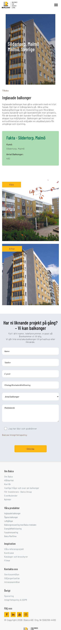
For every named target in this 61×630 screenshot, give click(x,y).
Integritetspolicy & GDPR (15, 600)
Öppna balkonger (11, 517)
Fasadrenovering (11, 532)
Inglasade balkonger (12, 513)
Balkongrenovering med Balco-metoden (20, 525)
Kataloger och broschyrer (16, 556)
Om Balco (8, 476)
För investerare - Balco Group (18, 492)
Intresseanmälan (12, 582)
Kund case (9, 553)
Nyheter (7, 499)
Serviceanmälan (11, 574)
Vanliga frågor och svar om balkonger (21, 488)
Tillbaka (5, 90)
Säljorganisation (12, 578)
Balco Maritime (10, 536)
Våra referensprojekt (14, 549)
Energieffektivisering (13, 528)
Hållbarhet (9, 480)
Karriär (7, 484)
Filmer (7, 560)
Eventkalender (11, 495)
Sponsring (9, 596)
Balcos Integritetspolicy (14, 435)
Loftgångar (8, 521)
